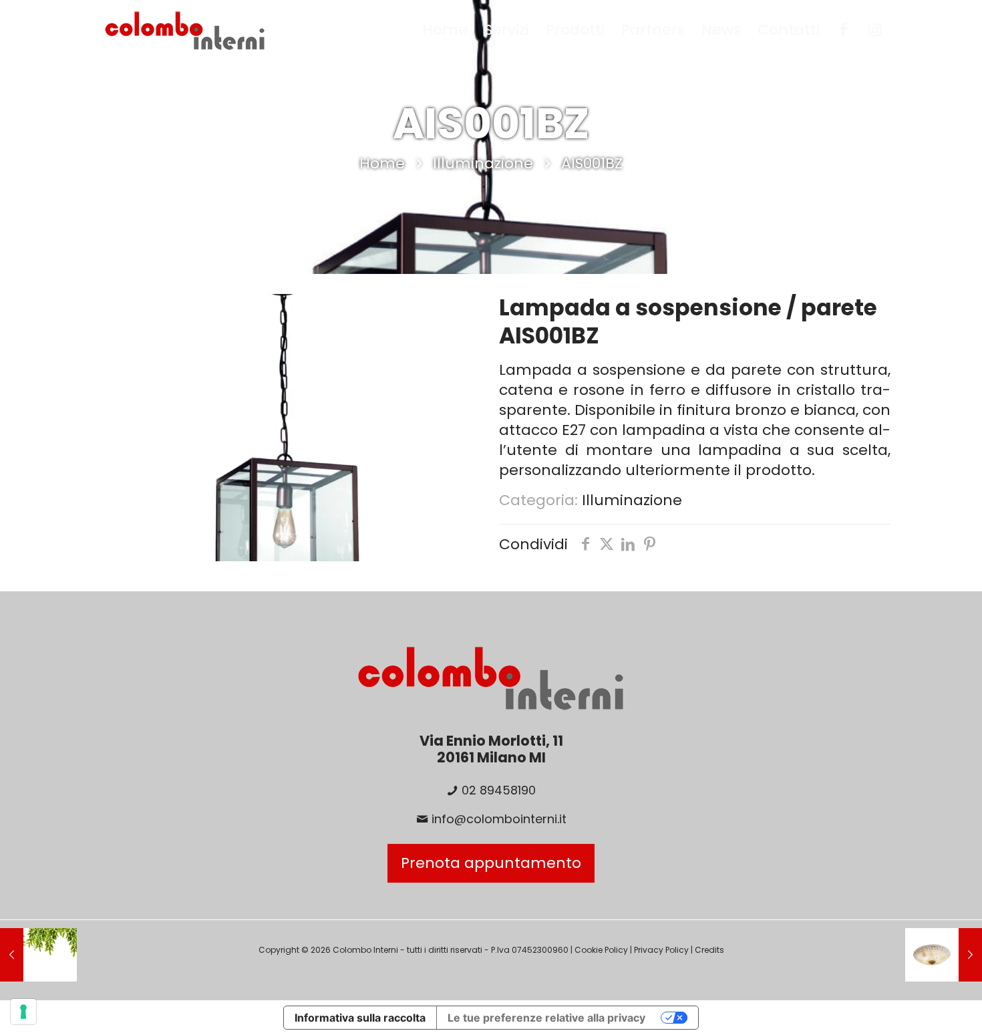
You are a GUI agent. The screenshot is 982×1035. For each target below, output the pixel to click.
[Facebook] (843, 30)
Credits (709, 949)
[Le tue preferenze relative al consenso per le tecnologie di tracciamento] (23, 1011)
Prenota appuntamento (491, 863)
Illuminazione (483, 163)
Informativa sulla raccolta (360, 1017)
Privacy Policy (661, 949)
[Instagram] (874, 30)
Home (382, 163)
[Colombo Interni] (185, 30)
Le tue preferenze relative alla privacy (546, 1017)
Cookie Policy (601, 949)
